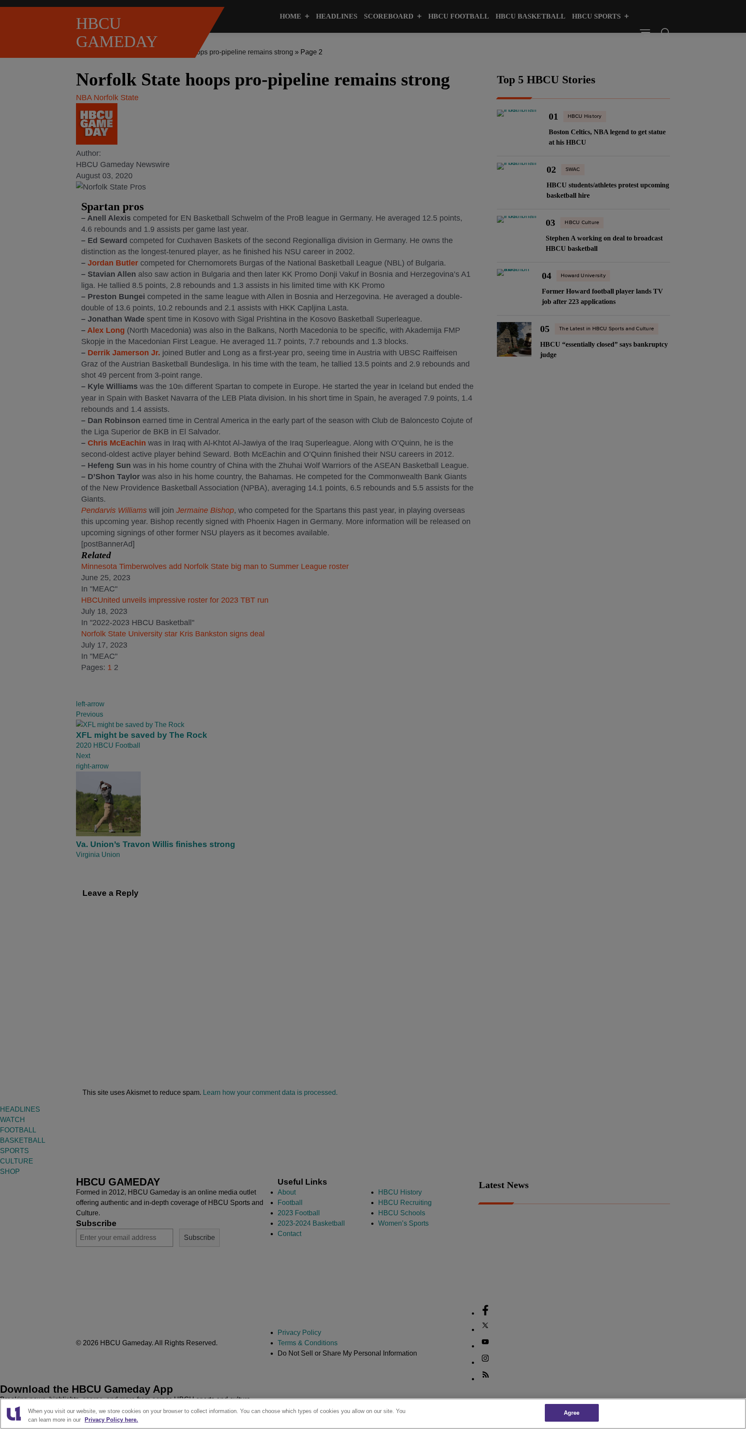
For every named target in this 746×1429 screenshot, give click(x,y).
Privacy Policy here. (111, 1419)
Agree (572, 1413)
